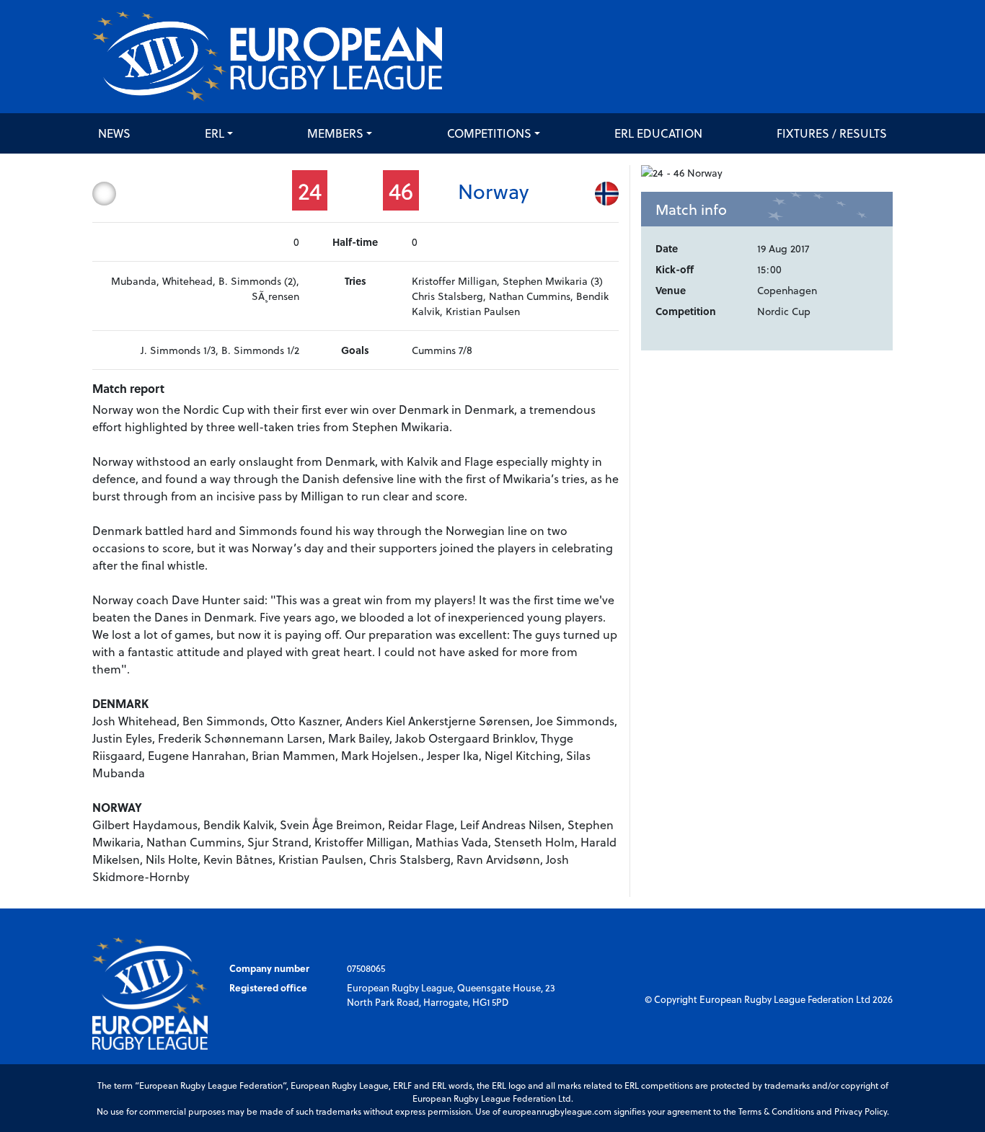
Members (335, 133)
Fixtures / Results (832, 133)
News (114, 133)
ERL (214, 133)
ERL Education (658, 133)
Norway (493, 190)
